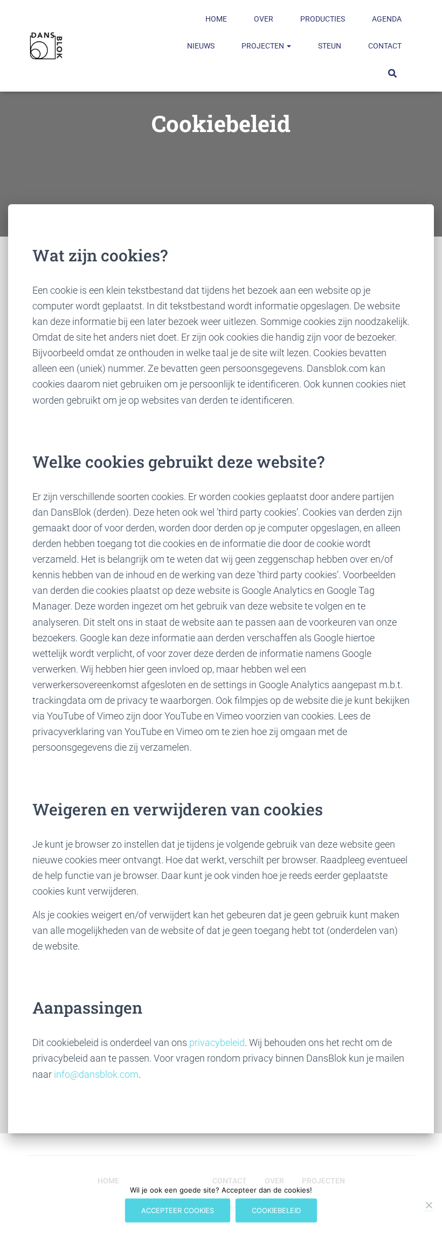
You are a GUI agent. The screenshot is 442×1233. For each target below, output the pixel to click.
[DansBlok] (46, 45)
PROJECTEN (263, 45)
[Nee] (428, 1205)
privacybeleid (217, 1042)
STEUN (329, 45)
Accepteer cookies (177, 1210)
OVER (263, 19)
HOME (216, 19)
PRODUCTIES (322, 19)
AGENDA (387, 19)
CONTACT (385, 45)
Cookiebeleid (276, 1210)
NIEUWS (201, 45)
